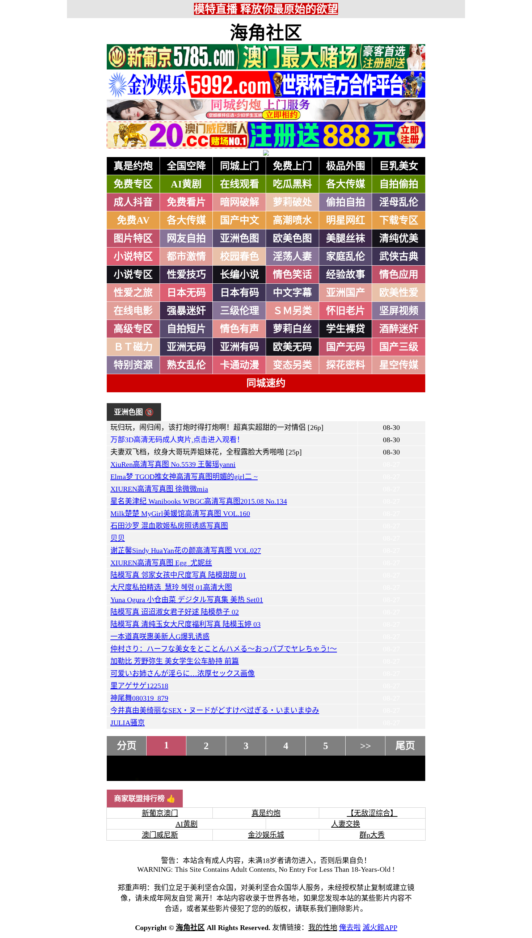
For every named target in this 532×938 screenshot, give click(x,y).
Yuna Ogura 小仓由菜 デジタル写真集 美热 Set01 (186, 600)
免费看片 (186, 202)
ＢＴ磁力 (133, 347)
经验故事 (345, 274)
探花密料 (345, 365)
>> (365, 745)
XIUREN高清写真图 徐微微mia (159, 489)
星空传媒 (398, 365)
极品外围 (345, 166)
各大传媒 (345, 184)
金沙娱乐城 (266, 835)
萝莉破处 (292, 202)
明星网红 (345, 220)
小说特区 (133, 256)
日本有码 (239, 292)
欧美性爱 (398, 292)
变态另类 (292, 365)
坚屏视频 (398, 310)
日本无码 (186, 292)
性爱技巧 (186, 274)
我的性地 (322, 927)
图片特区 (133, 238)
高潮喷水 (292, 220)
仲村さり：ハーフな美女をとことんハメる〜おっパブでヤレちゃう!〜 (223, 649)
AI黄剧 (186, 184)
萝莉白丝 (292, 329)
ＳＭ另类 (292, 310)
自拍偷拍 (398, 184)
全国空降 (186, 166)
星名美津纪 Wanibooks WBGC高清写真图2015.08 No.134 (198, 501)
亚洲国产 (345, 292)
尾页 (405, 745)
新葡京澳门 (160, 813)
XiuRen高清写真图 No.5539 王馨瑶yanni (173, 464)
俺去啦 (350, 927)
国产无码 (345, 347)
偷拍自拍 (345, 202)
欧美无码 (292, 347)
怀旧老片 (345, 310)
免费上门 (292, 166)
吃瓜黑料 (292, 184)
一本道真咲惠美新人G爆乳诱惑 (160, 637)
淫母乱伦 (398, 202)
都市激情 (186, 256)
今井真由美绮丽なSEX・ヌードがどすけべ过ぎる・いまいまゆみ (214, 710)
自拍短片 (186, 329)
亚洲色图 (239, 238)
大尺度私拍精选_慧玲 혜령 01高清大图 (171, 587)
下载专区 (398, 220)
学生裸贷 (345, 329)
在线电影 (133, 310)
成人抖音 (133, 202)
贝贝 (117, 538)
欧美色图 (292, 238)
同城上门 (239, 166)
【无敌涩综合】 (372, 813)
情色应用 (398, 274)
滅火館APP (380, 927)
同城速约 (266, 383)
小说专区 (133, 274)
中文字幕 (292, 292)
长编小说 (239, 274)
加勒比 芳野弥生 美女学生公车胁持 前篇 (174, 661)
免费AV (133, 220)
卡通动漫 (239, 365)
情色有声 (239, 329)
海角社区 (266, 33)
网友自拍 (186, 238)
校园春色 (239, 256)
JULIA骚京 (127, 723)
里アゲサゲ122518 (139, 686)
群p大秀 (372, 835)
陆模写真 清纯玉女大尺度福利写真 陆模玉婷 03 (185, 624)
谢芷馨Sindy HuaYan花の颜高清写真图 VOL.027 (185, 550)
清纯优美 (398, 238)
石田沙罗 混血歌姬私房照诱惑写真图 (169, 526)
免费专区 (133, 184)
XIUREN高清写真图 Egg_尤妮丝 (161, 563)
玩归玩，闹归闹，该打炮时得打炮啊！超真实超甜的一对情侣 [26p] (217, 427)
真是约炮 (133, 166)
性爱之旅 (133, 292)
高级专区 (133, 329)
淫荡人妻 (292, 256)
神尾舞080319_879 (139, 698)
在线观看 (239, 184)
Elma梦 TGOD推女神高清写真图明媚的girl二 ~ (184, 477)
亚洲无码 (186, 347)
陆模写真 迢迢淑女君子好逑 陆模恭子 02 (174, 612)
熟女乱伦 (186, 365)
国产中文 (239, 220)
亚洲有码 (239, 347)
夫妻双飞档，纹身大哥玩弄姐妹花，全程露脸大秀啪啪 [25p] (206, 452)
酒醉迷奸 (398, 329)
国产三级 (398, 347)
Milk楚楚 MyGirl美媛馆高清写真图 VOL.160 (180, 513)
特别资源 (133, 365)
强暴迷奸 (186, 310)
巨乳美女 (398, 166)
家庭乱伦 (345, 256)
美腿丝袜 (345, 238)
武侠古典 (398, 256)
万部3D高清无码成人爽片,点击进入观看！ (177, 440)
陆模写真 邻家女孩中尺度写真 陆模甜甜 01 (178, 575)
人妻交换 (345, 824)
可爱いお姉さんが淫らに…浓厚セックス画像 (182, 673)
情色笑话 (292, 274)
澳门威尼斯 (160, 835)
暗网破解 (239, 202)
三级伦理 (239, 310)
